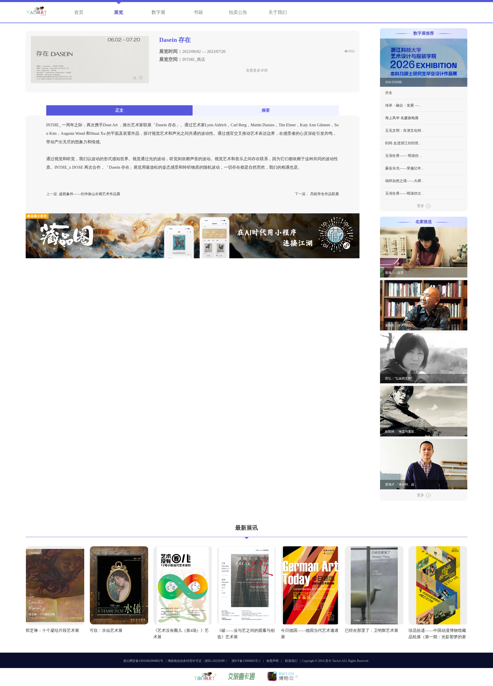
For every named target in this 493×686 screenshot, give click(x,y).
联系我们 (291, 661)
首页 (78, 12)
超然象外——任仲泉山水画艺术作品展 (89, 194)
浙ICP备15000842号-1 (246, 661)
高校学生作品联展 (324, 194)
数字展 (158, 12)
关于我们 (277, 12)
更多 (420, 206)
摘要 (266, 110)
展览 (118, 12)
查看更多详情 (257, 70)
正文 (119, 110)
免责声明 (272, 661)
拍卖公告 (238, 12)
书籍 (198, 12)
